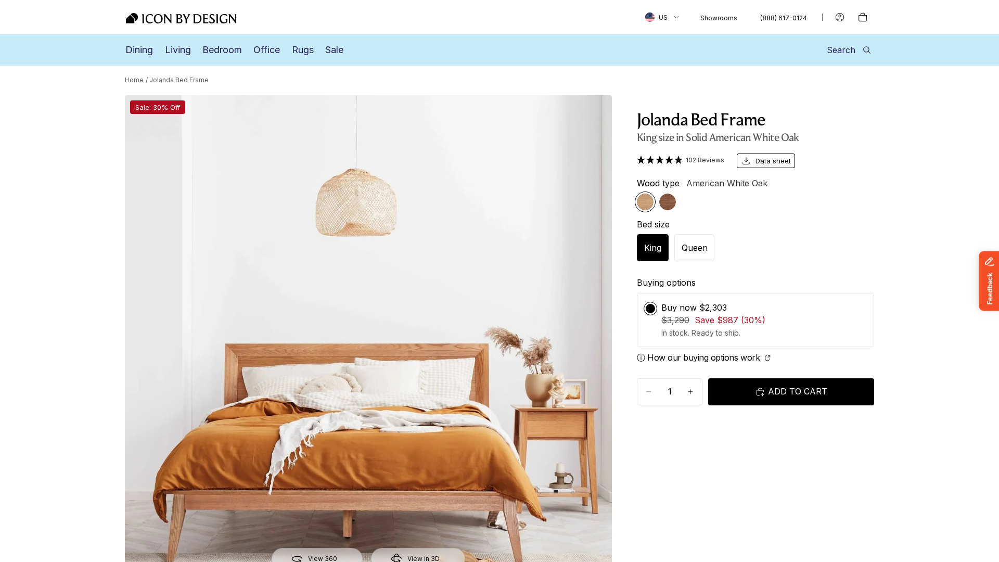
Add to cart (797, 391)
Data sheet (773, 161)
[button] (680, 160)
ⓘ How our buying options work (699, 357)
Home (134, 80)
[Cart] (862, 17)
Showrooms (718, 18)
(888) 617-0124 (783, 18)
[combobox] (662, 17)
